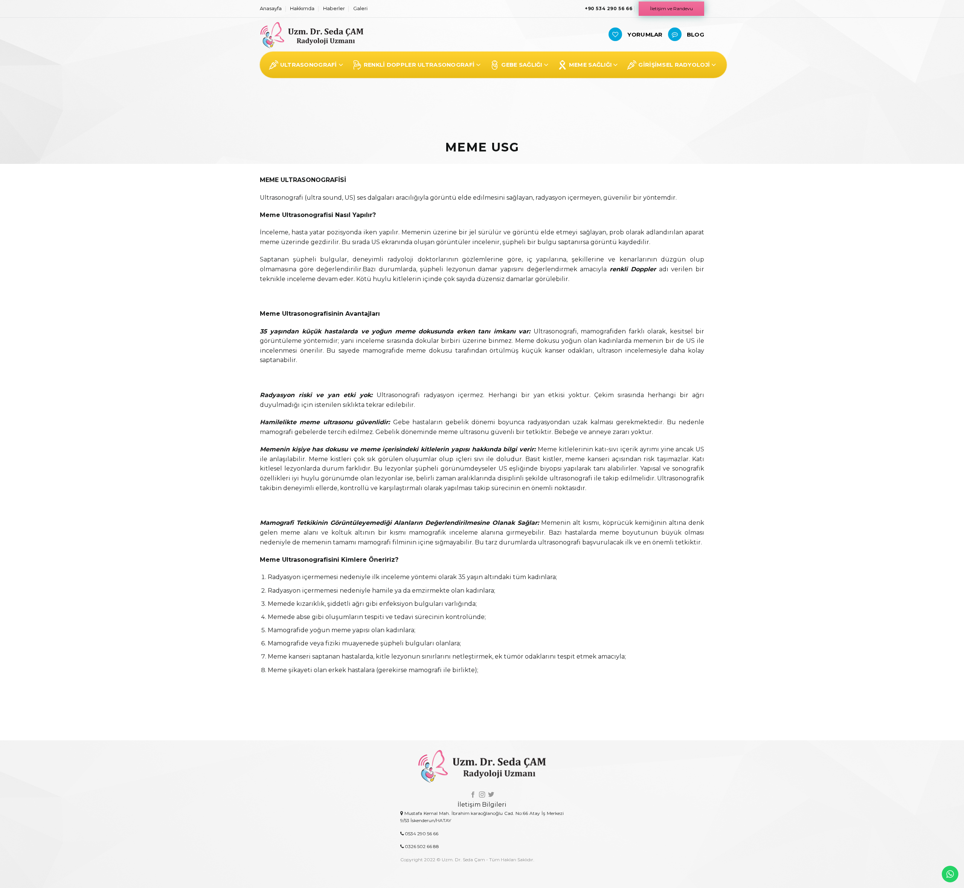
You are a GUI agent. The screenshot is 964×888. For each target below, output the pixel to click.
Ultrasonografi (308, 64)
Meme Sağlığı (590, 64)
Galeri (360, 8)
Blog (695, 34)
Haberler (334, 8)
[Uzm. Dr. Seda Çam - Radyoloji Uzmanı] (312, 34)
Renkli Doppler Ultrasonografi (419, 64)
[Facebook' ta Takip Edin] (473, 795)
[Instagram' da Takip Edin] (482, 795)
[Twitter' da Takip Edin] (491, 795)
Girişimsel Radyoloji (674, 64)
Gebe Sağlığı (521, 64)
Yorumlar (644, 34)
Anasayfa (271, 8)
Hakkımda (302, 8)
